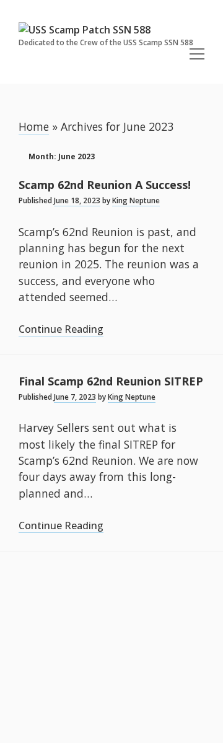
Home (34, 126)
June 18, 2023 (77, 200)
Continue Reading (61, 329)
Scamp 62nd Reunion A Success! (105, 184)
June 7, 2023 (75, 397)
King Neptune (136, 200)
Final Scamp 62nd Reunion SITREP (111, 381)
